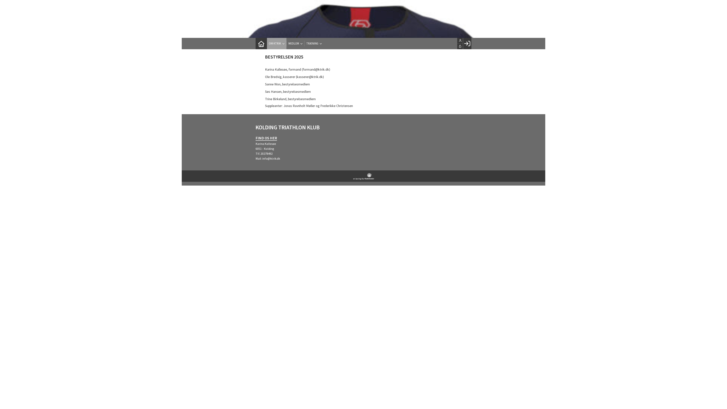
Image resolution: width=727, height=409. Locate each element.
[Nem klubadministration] (363, 179)
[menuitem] (261, 43)
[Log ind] (467, 43)
